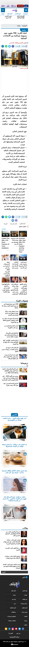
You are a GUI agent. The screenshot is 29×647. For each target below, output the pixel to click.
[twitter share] (9, 46)
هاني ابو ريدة (13, 223)
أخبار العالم (24, 607)
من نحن (18, 633)
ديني (15, 603)
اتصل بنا (11, 633)
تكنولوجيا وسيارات (11, 616)
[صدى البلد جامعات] (13, 6)
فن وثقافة (24, 599)
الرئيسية (25, 13)
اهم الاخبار (17, 13)
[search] (3, 10)
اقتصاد (25, 616)
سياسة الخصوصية (14, 637)
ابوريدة (5, 223)
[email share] (2, 46)
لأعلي (24, 577)
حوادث (25, 595)
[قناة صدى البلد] (26, 6)
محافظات (13, 612)
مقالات (25, 625)
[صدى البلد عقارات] (8, 6)
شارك (16, 46)
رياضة (18, 25)
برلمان (25, 620)
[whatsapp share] (6, 46)
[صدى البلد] (14, 10)
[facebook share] (13, 46)
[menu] (26, 10)
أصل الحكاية (13, 607)
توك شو (14, 599)
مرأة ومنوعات (24, 603)
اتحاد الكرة (22, 223)
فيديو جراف (24, 612)
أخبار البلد (9, 13)
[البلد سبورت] (20, 6)
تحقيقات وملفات (12, 620)
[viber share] (16, 220)
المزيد (3, 572)
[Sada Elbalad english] (3, 6)
